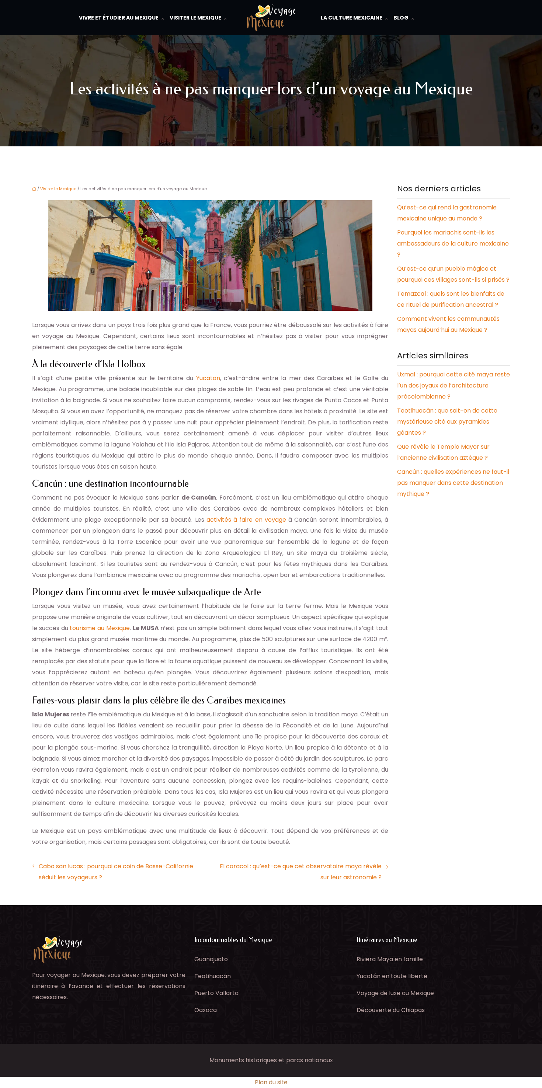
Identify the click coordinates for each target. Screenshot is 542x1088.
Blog (401, 17)
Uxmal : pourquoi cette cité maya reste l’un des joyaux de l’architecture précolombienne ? (453, 385)
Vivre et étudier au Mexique (119, 17)
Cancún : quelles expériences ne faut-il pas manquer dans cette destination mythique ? (453, 482)
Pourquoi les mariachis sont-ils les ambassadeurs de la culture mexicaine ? (453, 243)
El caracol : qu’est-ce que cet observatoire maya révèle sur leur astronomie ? (301, 872)
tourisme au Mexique (100, 628)
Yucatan (208, 378)
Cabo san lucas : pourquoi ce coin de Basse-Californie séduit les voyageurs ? (116, 872)
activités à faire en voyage (246, 519)
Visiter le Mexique (195, 17)
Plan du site (271, 1082)
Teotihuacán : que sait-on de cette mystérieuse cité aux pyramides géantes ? (447, 421)
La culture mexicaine (351, 17)
